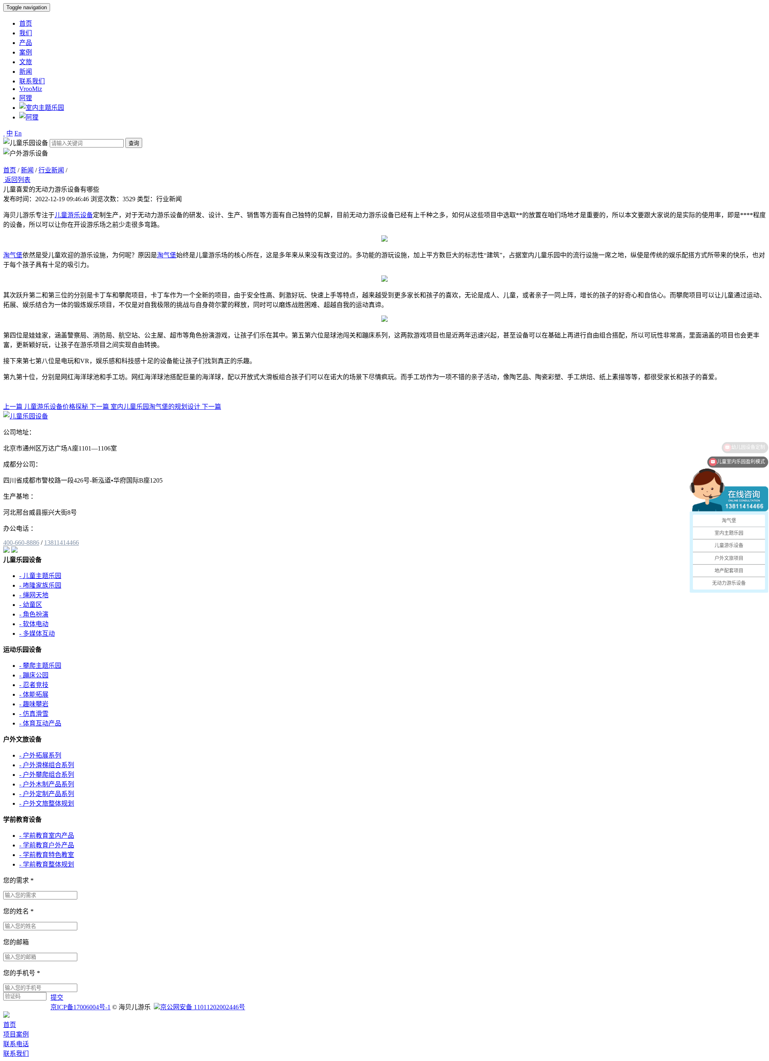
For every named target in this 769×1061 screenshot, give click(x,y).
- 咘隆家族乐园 (40, 585)
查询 (134, 143)
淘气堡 (12, 255)
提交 (56, 997)
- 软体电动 (33, 623)
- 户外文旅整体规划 (46, 803)
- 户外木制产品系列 (46, 784)
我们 (25, 33)
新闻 (25, 71)
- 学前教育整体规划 (46, 864)
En (18, 133)
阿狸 (25, 98)
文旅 (25, 62)
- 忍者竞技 (33, 684)
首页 (25, 23)
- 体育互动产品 (40, 723)
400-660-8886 (21, 542)
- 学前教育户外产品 (46, 845)
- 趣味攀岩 (33, 704)
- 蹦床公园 (33, 675)
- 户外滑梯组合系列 (46, 765)
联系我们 (32, 81)
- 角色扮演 (33, 614)
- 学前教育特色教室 (46, 854)
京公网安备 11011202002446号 (202, 1007)
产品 (25, 42)
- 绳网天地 (33, 595)
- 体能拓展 (33, 694)
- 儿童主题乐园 (40, 575)
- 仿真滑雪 (33, 713)
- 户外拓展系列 (40, 755)
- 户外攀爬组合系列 (46, 774)
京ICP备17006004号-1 (80, 1007)
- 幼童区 (30, 604)
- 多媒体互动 (37, 633)
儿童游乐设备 (73, 215)
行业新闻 (51, 170)
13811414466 (61, 542)
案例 (25, 52)
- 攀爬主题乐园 (40, 665)
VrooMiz (30, 88)
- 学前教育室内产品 (46, 835)
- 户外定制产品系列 (46, 793)
